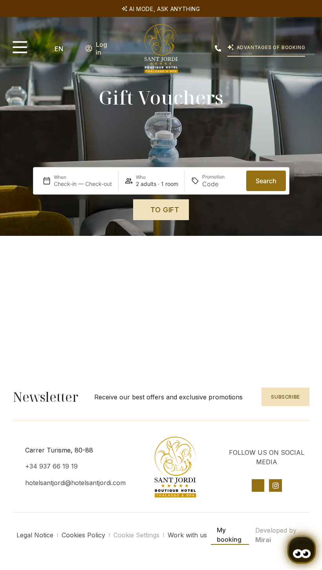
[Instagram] (275, 485)
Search (266, 181)
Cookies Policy (83, 535)
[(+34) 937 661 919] (218, 48)
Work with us (187, 535)
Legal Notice (34, 535)
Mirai (263, 540)
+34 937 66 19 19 (51, 466)
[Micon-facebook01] (258, 485)
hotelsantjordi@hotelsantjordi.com (75, 483)
